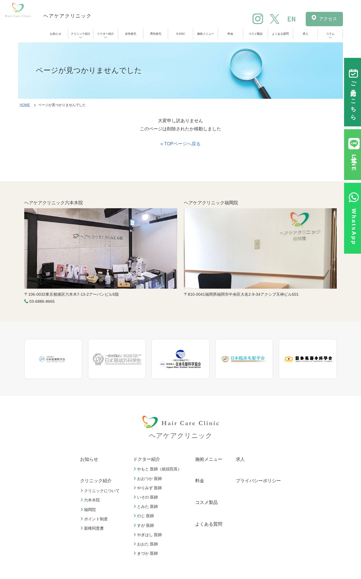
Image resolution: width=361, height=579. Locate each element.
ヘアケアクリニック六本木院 (53, 202)
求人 (305, 33)
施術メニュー (205, 33)
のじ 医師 (145, 516)
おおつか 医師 (149, 478)
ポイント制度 (96, 519)
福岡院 (90, 509)
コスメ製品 (255, 33)
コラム (330, 33)
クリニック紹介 (81, 33)
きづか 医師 (147, 553)
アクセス (328, 18)
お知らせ (55, 33)
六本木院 (92, 500)
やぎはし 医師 (149, 534)
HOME (25, 105)
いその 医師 (147, 497)
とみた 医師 (147, 506)
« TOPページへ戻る (180, 143)
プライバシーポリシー (258, 480)
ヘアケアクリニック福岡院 (211, 202)
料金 (230, 33)
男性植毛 (155, 33)
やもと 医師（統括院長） (159, 469)
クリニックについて (102, 490)
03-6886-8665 (42, 301)
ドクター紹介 (105, 33)
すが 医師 (145, 525)
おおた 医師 (147, 544)
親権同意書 (94, 528)
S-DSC (180, 33)
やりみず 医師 (149, 488)
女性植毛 (130, 33)
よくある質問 (280, 33)
